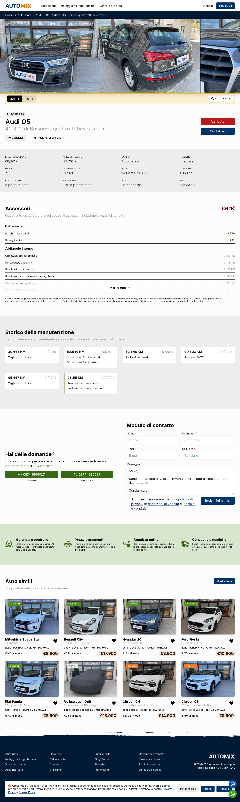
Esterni (14, 98)
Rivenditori (100, 764)
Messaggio (134, 464)
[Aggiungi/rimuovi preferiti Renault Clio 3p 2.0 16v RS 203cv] (114, 641)
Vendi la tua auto (110, 6)
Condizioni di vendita (151, 754)
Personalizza (188, 788)
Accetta (224, 788)
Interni (29, 98)
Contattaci (218, 131)
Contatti (54, 764)
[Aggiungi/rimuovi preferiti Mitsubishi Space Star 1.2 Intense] (55, 641)
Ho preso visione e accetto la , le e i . (163, 503)
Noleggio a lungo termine (78, 6)
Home (9, 15)
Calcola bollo (58, 759)
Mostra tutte (224, 581)
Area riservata (14, 769)
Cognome (189, 433)
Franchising (101, 769)
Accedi (208, 6)
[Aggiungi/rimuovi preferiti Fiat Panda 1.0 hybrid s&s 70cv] (55, 703)
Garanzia (55, 754)
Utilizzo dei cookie (150, 769)
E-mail (132, 448)
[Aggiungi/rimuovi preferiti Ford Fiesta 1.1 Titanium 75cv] (231, 641)
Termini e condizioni (151, 759)
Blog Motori (101, 759)
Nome (131, 433)
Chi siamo (56, 769)
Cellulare (188, 448)
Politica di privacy (149, 764)
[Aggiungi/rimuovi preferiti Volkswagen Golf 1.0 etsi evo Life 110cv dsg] (114, 703)
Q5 (47, 15)
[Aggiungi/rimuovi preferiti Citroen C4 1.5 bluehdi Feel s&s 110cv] (172, 703)
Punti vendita (102, 754)
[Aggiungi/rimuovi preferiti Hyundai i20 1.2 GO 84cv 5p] (172, 641)
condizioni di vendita (163, 504)
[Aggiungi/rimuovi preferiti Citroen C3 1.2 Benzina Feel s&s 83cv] (231, 703)
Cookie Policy (27, 792)
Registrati (225, 5)
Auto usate (48, 6)
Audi (38, 15)
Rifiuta (208, 788)
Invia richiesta (218, 500)
